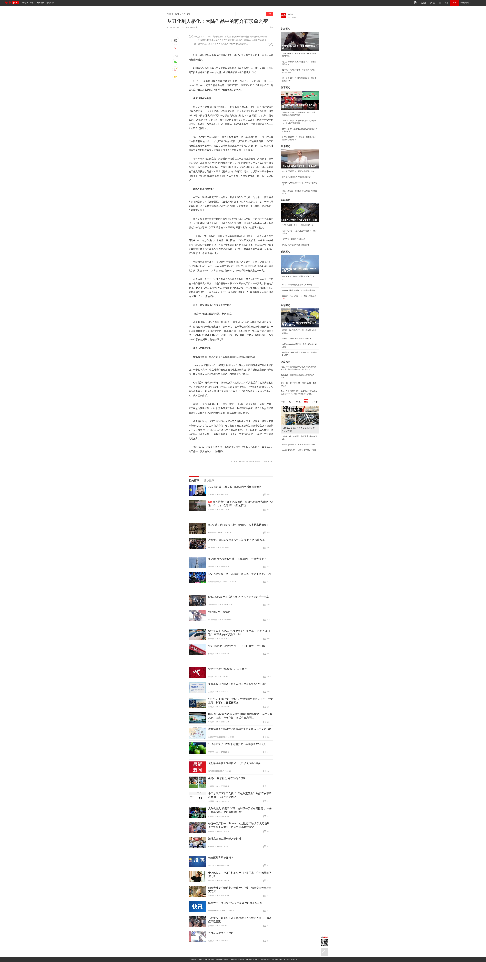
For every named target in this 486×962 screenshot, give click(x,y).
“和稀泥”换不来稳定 (219, 611)
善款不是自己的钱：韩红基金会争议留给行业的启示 (237, 684)
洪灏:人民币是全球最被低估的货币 (295, 245)
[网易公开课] (423, 2)
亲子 (291, 402)
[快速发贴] (175, 41)
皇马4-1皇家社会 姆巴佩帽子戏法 (227, 778)
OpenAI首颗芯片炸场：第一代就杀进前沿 (298, 290)
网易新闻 (291, 14)
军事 (184, 14)
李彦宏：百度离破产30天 (292, 430)
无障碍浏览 (40, 3)
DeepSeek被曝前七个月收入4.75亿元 (297, 285)
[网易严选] (432, 2)
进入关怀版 (50, 3)
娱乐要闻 (285, 146)
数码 (298, 402)
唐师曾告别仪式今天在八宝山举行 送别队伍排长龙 (236, 539)
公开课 (315, 402)
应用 (31, 3)
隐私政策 (256, 959)
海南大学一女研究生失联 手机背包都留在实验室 (235, 902)
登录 (454, 3)
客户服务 (249, 959)
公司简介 (226, 959)
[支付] (440, 2)
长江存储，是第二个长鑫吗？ (293, 239)
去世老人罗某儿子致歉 (221, 933)
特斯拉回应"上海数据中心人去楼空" (228, 668)
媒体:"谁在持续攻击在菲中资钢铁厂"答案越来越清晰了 (238, 524)
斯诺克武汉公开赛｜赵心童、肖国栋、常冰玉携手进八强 (239, 573)
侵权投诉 (294, 959)
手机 (283, 402)
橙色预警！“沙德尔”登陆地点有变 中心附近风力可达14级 (240, 729)
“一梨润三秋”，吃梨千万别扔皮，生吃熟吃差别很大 (237, 744)
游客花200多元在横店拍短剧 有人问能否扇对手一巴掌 (238, 596)
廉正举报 (287, 959)
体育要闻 (285, 87)
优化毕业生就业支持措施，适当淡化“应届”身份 (234, 763)
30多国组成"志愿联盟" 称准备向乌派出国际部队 (235, 486)
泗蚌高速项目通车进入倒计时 (224, 838)
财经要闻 (285, 200)
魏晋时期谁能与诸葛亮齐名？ (293, 424)
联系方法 (234, 959)
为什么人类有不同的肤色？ (292, 419)
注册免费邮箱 (464, 3)
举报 (271, 27)
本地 (306, 402)
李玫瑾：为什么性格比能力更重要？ (296, 407)
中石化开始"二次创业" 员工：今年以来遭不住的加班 (237, 646)
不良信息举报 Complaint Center (271, 959)
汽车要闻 (285, 305)
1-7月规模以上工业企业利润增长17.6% (297, 225)
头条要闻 (285, 28)
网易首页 (25, 3)
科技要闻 (285, 251)
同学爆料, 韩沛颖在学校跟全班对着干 (297, 177)
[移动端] (416, 2)
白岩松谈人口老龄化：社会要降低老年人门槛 (300, 413)
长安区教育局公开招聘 (221, 857)
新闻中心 (178, 14)
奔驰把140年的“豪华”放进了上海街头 (296, 338)
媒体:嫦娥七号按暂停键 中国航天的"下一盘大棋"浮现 (237, 558)
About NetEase (216, 959)
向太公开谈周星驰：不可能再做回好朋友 (298, 171)
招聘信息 (241, 959)
